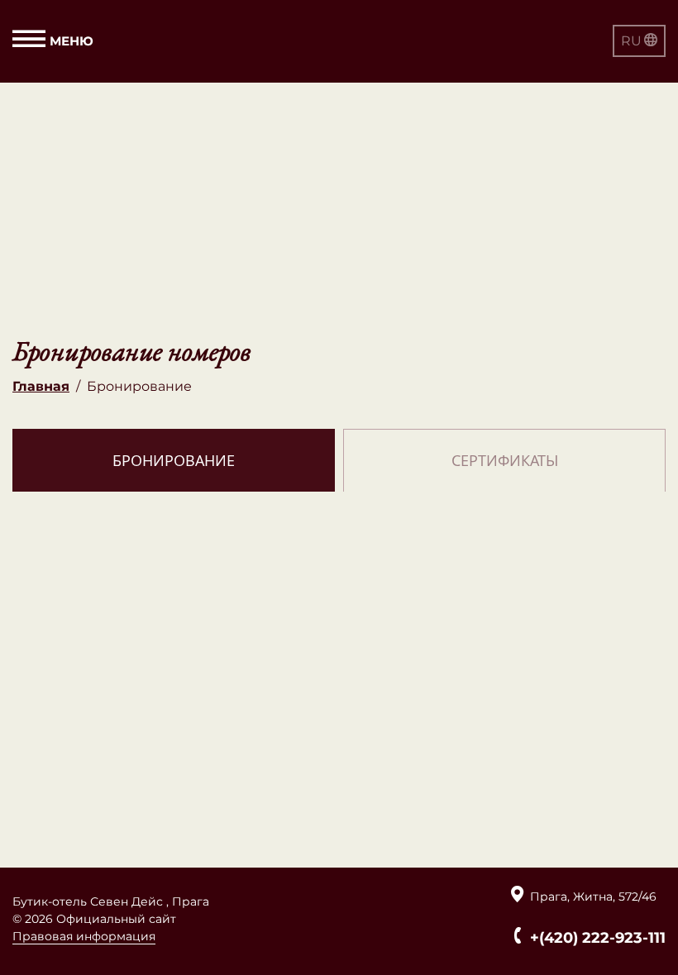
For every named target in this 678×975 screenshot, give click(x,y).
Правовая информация (83, 936)
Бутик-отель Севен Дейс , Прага (110, 901)
